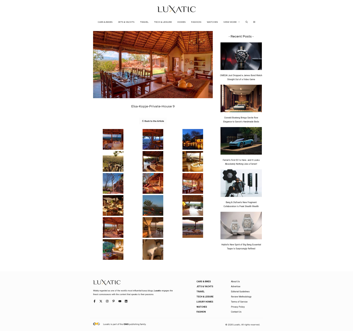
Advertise (235, 286)
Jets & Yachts (126, 22)
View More (230, 22)
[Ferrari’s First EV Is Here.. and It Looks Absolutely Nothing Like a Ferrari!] (241, 141)
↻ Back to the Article (153, 121)
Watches (212, 22)
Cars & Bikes (105, 22)
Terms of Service (239, 301)
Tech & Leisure (163, 22)
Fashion (196, 22)
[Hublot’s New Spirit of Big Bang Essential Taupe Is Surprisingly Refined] (241, 226)
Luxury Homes (204, 301)
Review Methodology (241, 296)
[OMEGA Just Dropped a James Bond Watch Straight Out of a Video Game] (241, 56)
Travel (144, 22)
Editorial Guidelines (240, 291)
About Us (235, 281)
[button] (246, 22)
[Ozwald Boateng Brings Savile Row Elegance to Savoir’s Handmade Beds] (241, 99)
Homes (181, 22)
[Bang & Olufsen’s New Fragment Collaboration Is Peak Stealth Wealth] (241, 183)
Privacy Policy (238, 307)
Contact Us (236, 311)
